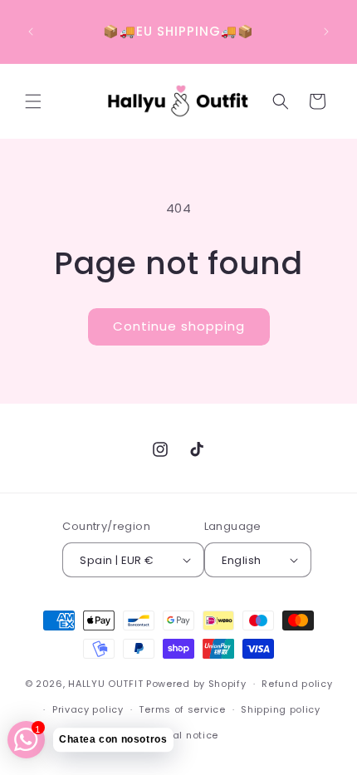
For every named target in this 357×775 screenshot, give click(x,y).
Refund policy (297, 683)
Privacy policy (88, 709)
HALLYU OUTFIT (105, 683)
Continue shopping (179, 326)
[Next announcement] (326, 31)
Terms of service (182, 709)
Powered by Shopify (196, 683)
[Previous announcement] (30, 31)
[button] (33, 101)
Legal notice (186, 735)
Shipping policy (280, 709)
